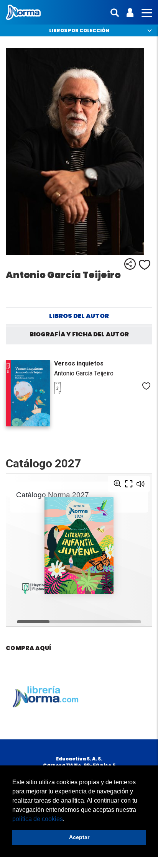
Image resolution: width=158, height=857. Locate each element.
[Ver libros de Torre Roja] (69, 392)
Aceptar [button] (79, 837)
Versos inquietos (79, 363)
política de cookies (37, 819)
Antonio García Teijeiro (84, 373)
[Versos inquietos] (28, 393)
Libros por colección (79, 30)
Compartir (130, 264)
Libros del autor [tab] (79, 315)
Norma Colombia (23, 12)
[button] (67, 819)
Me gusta (144, 265)
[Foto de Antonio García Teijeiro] (79, 151)
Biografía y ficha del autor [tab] (79, 334)
